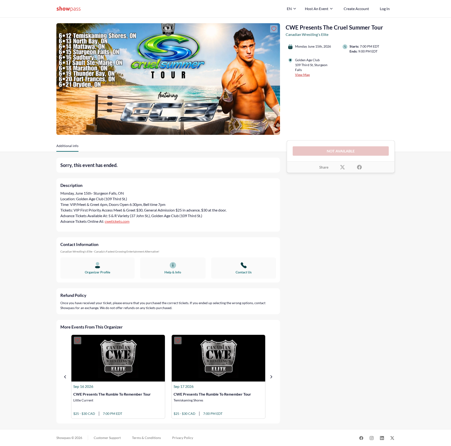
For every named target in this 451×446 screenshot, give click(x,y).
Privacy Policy (182, 438)
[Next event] (271, 377)
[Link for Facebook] (361, 437)
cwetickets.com (117, 221)
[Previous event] (65, 377)
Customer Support (107, 438)
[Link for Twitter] (392, 437)
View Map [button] (302, 75)
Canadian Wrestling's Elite (307, 34)
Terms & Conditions (146, 438)
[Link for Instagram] (371, 437)
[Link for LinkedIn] (382, 437)
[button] (67, 147)
